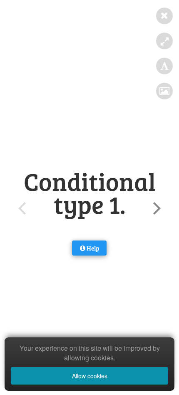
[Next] (155, 208)
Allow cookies (89, 376)
